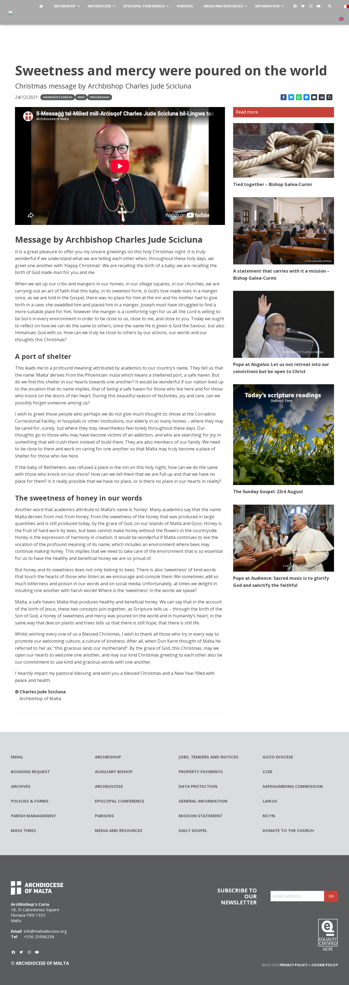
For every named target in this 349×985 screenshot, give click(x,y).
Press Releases (99, 97)
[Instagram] (311, 6)
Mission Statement (200, 815)
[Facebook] (295, 6)
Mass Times (23, 830)
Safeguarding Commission (293, 786)
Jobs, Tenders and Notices (208, 757)
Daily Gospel (193, 830)
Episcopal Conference (119, 801)
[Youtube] (318, 6)
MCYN (269, 815)
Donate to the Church (288, 830)
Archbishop (108, 757)
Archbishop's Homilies (57, 97)
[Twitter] (303, 6)
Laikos (270, 801)
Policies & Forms (30, 801)
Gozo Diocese (278, 757)
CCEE (267, 771)
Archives (21, 786)
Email (17, 757)
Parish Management (33, 815)
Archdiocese (109, 786)
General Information (203, 801)
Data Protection (198, 786)
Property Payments (201, 771)
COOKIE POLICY (324, 964)
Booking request (30, 771)
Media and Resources (118, 830)
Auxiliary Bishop (114, 771)
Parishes (104, 815)
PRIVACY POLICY (293, 964)
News (81, 97)
